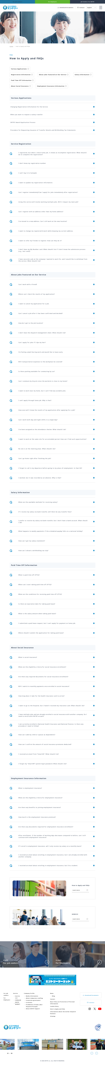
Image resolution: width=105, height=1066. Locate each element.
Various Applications (19, 69)
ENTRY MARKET (17, 1003)
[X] (94, 1009)
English (91, 8)
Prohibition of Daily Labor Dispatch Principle (34, 1005)
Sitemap (52, 1016)
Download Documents (92, 995)
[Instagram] (89, 1009)
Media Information (32, 996)
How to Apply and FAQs (57, 1009)
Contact (91, 1002)
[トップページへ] (12, 1028)
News (52, 993)
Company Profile (29, 993)
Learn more (76, 890)
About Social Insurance (20, 86)
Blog (53, 996)
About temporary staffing (34, 998)
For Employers (7, 999)
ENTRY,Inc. (48, 1060)
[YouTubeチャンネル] (99, 1009)
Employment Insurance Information (50, 86)
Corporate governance (33, 1000)
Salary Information (82, 74)
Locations (29, 1002)
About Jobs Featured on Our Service (52, 74)
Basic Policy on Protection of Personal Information (62, 1002)
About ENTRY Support (33, 1008)
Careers (52, 999)
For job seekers (6, 994)
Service (15, 993)
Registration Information (21, 74)
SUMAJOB (18, 1000)
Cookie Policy (54, 1006)
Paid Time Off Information (21, 80)
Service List (17, 997)
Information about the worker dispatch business (63, 1012)
